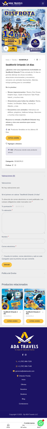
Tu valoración (7, 210)
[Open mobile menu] (42, 3)
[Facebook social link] (13, 165)
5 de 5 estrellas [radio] (23, 206)
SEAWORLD (23, 60)
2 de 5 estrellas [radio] (18, 206)
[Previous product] (34, 59)
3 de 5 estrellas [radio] (20, 206)
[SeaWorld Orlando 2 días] (34, 299)
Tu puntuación (7, 206)
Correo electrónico (9, 246)
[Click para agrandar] (6, 48)
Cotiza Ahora (13, 138)
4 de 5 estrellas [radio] (21, 206)
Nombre (5, 237)
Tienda (14, 60)
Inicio (7, 60)
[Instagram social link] (15, 165)
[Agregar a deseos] (21, 291)
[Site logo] (12, 3)
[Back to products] (37, 59)
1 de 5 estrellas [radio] (16, 206)
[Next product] (40, 59)
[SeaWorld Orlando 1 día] (12, 299)
